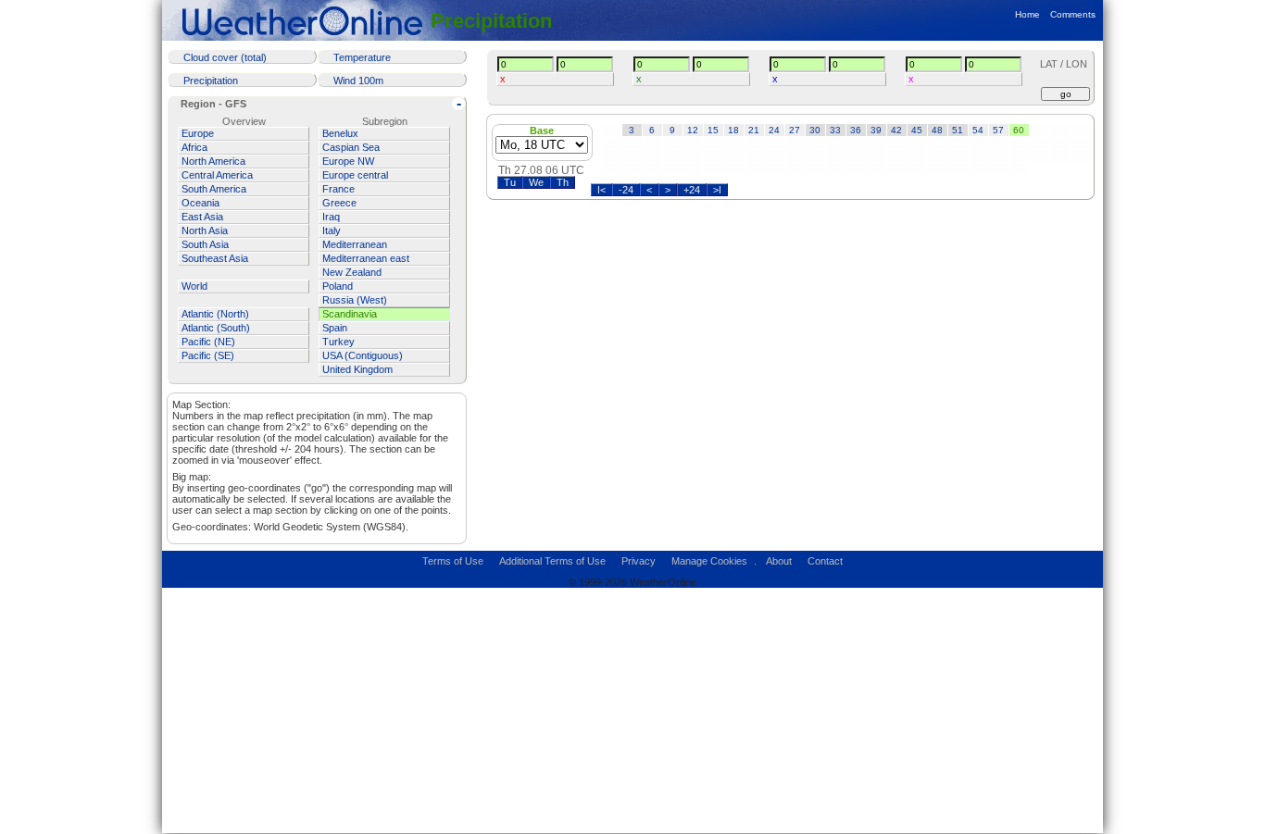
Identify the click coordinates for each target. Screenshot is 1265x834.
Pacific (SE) (208, 355)
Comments (1073, 14)
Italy (331, 230)
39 (876, 130)
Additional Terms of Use (552, 560)
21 (753, 130)
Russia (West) (354, 299)
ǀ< (601, 189)
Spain (334, 327)
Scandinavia (349, 313)
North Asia (205, 230)
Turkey (338, 341)
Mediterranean (354, 244)
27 (794, 130)
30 (814, 130)
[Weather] (306, 21)
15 (713, 130)
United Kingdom (357, 369)
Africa (194, 147)
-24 (626, 189)
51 (957, 130)
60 (1018, 130)
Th (563, 182)
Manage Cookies (709, 560)
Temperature (362, 57)
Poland (337, 286)
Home (1027, 14)
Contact (825, 560)
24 (774, 130)
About (779, 560)
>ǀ (717, 189)
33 (835, 130)
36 (855, 130)
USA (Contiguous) (362, 355)
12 (692, 130)
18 (733, 130)
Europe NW (348, 161)
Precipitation (491, 20)
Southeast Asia (215, 258)
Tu (510, 182)
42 (896, 130)
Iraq (331, 216)
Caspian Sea (351, 147)
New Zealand (352, 272)
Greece (339, 202)
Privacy (638, 560)
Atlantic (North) (215, 313)
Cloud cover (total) (225, 57)
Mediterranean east (365, 258)
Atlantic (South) (216, 327)
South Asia (205, 244)
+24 (691, 189)
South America (214, 188)
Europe (198, 133)
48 (937, 130)
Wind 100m (358, 80)
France (338, 188)
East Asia (202, 216)
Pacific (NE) (208, 341)
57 (998, 130)
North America (213, 161)
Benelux (340, 133)
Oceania (200, 202)
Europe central (355, 174)
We (536, 182)
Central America (217, 174)
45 (916, 130)
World (194, 286)
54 (977, 130)
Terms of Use (452, 560)
